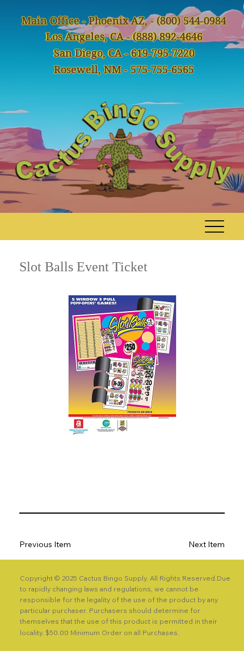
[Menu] (215, 226)
